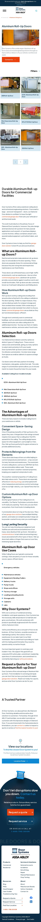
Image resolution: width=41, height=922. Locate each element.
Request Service (9, 902)
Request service (18, 821)
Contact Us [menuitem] (24, 891)
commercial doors (8, 534)
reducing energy (16, 482)
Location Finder (19, 761)
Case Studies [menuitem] (7, 891)
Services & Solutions (28, 862)
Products (6, 862)
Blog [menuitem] (4, 884)
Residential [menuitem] (6, 867)
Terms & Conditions (8, 919)
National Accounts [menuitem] (26, 865)
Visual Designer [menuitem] (8, 889)
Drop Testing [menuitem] (24, 877)
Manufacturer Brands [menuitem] (27, 886)
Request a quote (18, 812)
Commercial (5, 17)
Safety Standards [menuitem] (26, 889)
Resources (7, 881)
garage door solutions (14, 514)
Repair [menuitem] (22, 872)
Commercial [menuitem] (7, 865)
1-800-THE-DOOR (20, 831)
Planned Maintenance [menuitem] (27, 875)
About (22, 881)
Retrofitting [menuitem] (24, 870)
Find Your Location (9, 905)
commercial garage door (10, 217)
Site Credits (30, 919)
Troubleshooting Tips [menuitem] (10, 894)
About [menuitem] (22, 884)
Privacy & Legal (20, 919)
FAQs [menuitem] (5, 886)
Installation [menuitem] (24, 867)
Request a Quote (9, 898)
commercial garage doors (11, 278)
